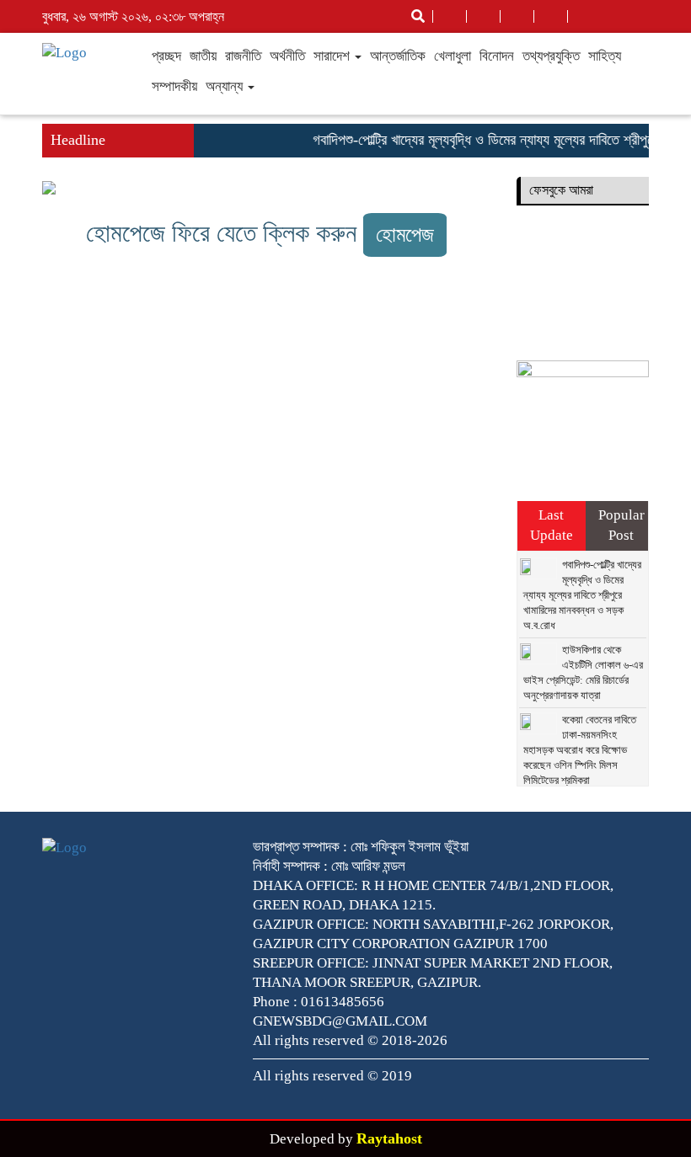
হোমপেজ (405, 234)
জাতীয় (203, 56)
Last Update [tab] (551, 525)
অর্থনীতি (287, 56)
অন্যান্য (226, 86)
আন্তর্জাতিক (398, 56)
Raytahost (389, 1138)
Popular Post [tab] (621, 525)
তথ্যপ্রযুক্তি (551, 56)
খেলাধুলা (452, 56)
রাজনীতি (243, 56)
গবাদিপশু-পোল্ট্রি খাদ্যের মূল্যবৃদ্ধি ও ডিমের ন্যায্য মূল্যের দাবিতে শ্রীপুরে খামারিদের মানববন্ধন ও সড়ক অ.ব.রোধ (582, 595)
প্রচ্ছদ (166, 56)
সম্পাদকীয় (174, 86)
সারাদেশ (333, 56)
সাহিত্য (604, 56)
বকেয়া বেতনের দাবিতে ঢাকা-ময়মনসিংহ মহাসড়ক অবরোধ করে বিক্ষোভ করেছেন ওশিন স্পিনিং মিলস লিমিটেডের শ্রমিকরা (579, 749)
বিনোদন (496, 56)
